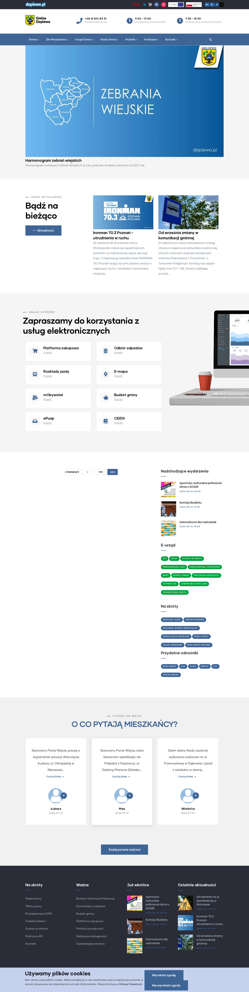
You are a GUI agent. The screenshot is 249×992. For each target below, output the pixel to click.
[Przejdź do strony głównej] (35, 4)
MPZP (166, 575)
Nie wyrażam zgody (166, 985)
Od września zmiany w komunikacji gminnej (209, 940)
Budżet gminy (85, 913)
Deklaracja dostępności (91, 936)
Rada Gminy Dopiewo (198, 645)
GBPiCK (205, 666)
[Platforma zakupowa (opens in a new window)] (150, 5)
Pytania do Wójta (192, 558)
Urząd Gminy (83, 39)
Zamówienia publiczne (194, 583)
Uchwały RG (170, 583)
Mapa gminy (169, 666)
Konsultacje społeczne (176, 636)
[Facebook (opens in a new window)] (156, 4)
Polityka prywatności (89, 928)
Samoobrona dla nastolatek (198, 522)
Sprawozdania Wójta (175, 592)
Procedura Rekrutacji (206, 575)
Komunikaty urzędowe (90, 906)
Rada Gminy (109, 39)
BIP (164, 558)
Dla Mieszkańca (56, 39)
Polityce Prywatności (130, 984)
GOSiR (193, 666)
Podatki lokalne (35, 921)
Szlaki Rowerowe (172, 645)
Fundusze (150, 39)
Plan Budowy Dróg (41, 160)
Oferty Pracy (201, 636)
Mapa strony (33, 898)
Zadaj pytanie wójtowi (124, 849)
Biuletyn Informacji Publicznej (95, 898)
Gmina (33, 39)
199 (102, 471)
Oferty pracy (33, 906)
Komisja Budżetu (191, 502)
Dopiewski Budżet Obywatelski (180, 628)
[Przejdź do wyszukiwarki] (210, 40)
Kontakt (170, 39)
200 (114, 472)
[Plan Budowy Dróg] (124, 101)
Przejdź (47, 353)
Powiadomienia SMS (174, 567)
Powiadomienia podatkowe (205, 567)
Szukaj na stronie (36, 928)
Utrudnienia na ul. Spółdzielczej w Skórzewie (208, 901)
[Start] (39, 20)
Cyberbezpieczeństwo (90, 943)
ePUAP (174, 558)
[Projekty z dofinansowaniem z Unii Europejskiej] (176, 4)
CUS (215, 666)
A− (212, 4)
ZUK (183, 666)
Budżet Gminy (181, 575)
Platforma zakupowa (89, 921)
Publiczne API (34, 936)
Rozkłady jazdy (172, 619)
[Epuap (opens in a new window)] (144, 5)
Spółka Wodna (171, 674)
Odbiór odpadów (194, 619)
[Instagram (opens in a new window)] (163, 4)
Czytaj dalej (53, 776)
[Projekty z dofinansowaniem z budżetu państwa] (194, 4)
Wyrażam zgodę (164, 975)
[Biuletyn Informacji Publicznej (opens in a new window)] (135, 5)
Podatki (130, 39)
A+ (207, 4)
